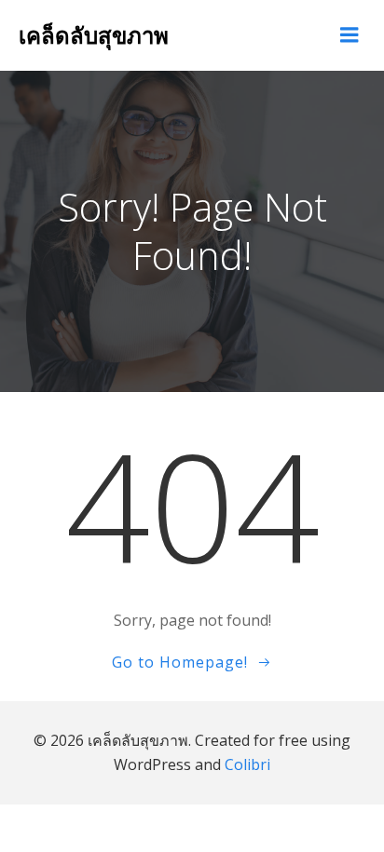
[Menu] (349, 35)
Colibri (247, 764)
